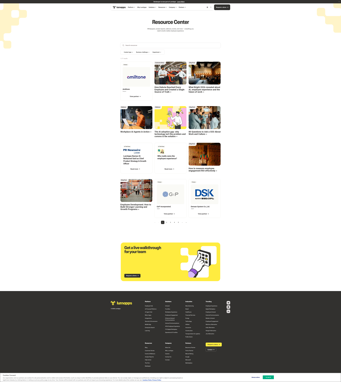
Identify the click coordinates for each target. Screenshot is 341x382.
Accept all (268, 377)
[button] (339, 1)
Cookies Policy (147, 380)
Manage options (256, 377)
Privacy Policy (156, 380)
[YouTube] (228, 303)
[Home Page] (119, 7)
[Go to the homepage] (121, 303)
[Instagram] (228, 307)
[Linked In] (228, 311)
